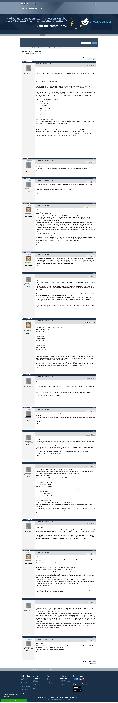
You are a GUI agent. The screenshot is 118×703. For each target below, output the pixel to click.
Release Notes (49, 35)
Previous (90, 59)
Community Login (83, 40)
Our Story (35, 680)
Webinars (37, 35)
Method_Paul (29, 205)
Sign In (95, 4)
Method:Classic (34, 47)
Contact (93, 65)
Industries (40, 31)
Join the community (92, 40)
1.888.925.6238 (77, 697)
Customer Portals (24, 689)
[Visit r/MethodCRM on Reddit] (105, 22)
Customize (95, 1)
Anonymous (37, 53)
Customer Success (37, 683)
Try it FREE (91, 31)
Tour (29, 31)
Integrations (53, 31)
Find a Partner (75, 1)
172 (29, 171)
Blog (69, 1)
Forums (42, 35)
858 (29, 218)
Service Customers (24, 679)
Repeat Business (23, 681)
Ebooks (48, 679)
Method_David (29, 160)
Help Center (31, 35)
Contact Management (25, 686)
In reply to (94, 158)
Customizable (23, 683)
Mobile (21, 687)
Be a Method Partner (64, 684)
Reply (89, 65)
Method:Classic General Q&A (44, 47)
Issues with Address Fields (56, 47)
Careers (35, 685)
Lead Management (24, 678)
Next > (94, 57)
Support (90, 1)
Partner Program (83, 1)
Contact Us (35, 688)
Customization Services (65, 681)
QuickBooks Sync (24, 682)
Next (95, 59)
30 (29, 74)
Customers (35, 31)
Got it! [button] (14, 700)
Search (94, 43)
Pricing (58, 31)
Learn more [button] (6, 696)
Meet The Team (37, 684)
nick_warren (28, 63)
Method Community (26, 47)
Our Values (35, 681)
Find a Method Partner (65, 683)
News (34, 687)
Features (46, 31)
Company (63, 31)
